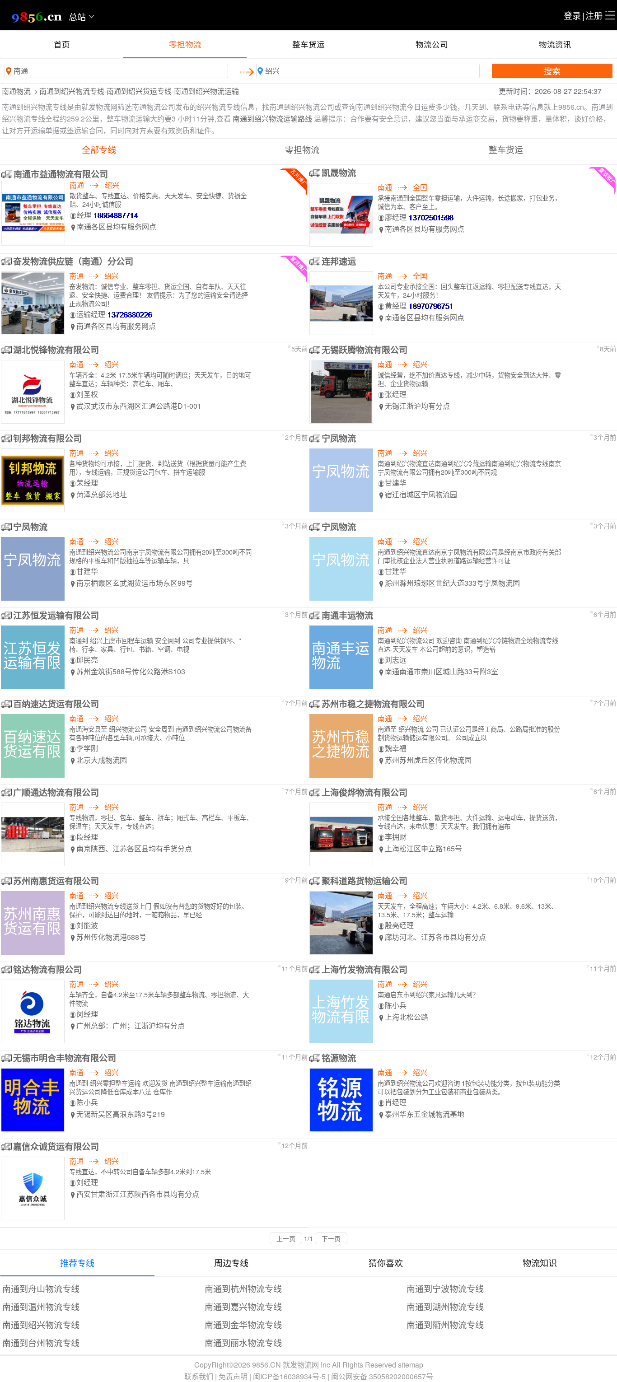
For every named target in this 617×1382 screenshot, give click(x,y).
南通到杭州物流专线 (243, 1288)
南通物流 (16, 91)
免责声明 (233, 1376)
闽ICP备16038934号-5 (289, 1376)
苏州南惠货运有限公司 (56, 880)
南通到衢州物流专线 (445, 1324)
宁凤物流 (339, 438)
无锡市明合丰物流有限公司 (64, 1057)
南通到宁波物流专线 (445, 1288)
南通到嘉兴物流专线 (243, 1306)
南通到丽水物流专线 (243, 1342)
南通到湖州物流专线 (445, 1306)
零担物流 (185, 44)
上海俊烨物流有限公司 (364, 792)
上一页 (285, 1238)
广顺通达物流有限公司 (56, 792)
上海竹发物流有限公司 (364, 969)
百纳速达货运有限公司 (56, 703)
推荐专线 (77, 1262)
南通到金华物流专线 (243, 1324)
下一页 (331, 1238)
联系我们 (198, 1376)
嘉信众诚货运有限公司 (56, 1146)
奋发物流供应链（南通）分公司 (73, 261)
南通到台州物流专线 (40, 1342)
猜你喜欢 (386, 1262)
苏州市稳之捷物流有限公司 (373, 703)
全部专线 (99, 149)
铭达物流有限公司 (47, 969)
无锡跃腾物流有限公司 (364, 349)
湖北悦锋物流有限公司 (56, 349)
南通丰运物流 (347, 615)
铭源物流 (339, 1057)
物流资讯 (555, 44)
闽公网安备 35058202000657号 (382, 1376)
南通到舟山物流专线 (40, 1288)
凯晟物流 (339, 172)
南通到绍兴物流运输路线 (272, 118)
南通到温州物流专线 (40, 1306)
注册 (594, 15)
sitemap (410, 1364)
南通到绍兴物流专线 (40, 1324)
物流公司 (432, 44)
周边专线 (231, 1262)
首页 (62, 44)
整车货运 (308, 44)
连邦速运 (339, 261)
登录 (572, 15)
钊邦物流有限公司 (47, 438)
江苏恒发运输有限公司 (56, 615)
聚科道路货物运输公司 (364, 880)
